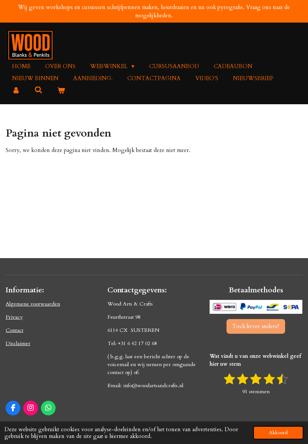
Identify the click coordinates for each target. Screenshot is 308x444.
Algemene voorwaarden (33, 303)
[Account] (16, 91)
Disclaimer (18, 343)
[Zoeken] (38, 90)
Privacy (14, 317)
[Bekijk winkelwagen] (61, 91)
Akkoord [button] (278, 432)
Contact (14, 330)
